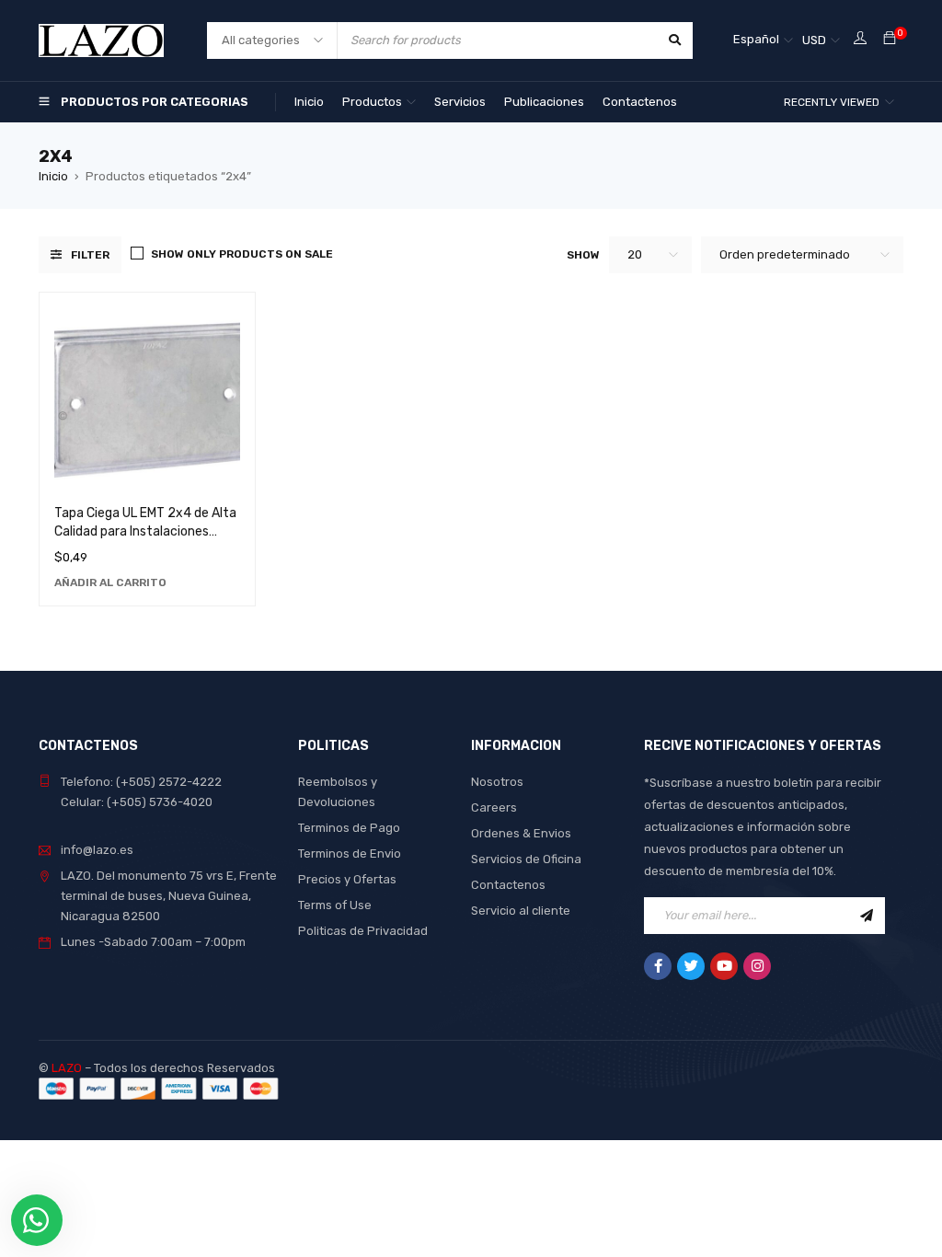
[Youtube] (724, 966)
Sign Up (866, 915)
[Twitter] (691, 966)
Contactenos (508, 885)
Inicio (53, 176)
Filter (90, 254)
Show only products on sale (242, 254)
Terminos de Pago (349, 828)
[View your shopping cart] (889, 39)
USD (814, 40)
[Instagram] (757, 966)
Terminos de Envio (349, 853)
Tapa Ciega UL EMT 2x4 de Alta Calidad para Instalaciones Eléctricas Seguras (145, 531)
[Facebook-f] (658, 966)
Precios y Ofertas (347, 879)
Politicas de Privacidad (363, 931)
